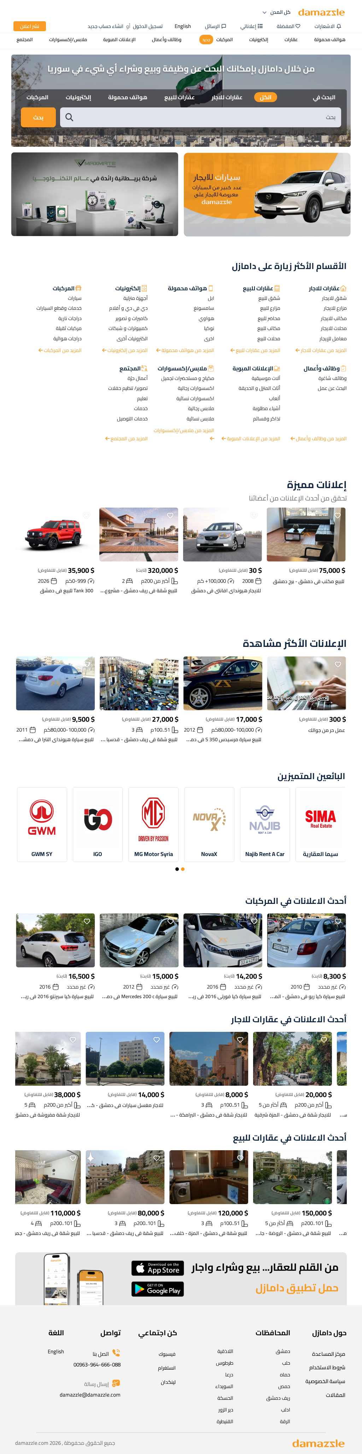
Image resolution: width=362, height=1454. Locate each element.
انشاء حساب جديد (105, 26)
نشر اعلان (29, 26)
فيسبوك (167, 1354)
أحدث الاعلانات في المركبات (296, 901)
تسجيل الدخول (148, 26)
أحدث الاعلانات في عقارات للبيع (290, 1138)
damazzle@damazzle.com (90, 1394)
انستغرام (167, 1367)
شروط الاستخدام (327, 1367)
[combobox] (207, 117)
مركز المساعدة (328, 1354)
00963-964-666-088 (97, 1364)
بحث (38, 117)
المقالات (335, 1395)
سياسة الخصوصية (325, 1381)
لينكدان (168, 1382)
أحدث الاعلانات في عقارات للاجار (289, 1019)
